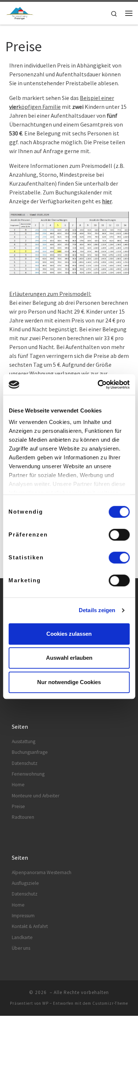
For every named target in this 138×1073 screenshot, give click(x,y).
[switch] (119, 535)
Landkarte (22, 937)
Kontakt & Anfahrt (30, 926)
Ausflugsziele (25, 883)
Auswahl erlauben (69, 658)
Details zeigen (97, 610)
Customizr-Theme (110, 1003)
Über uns (21, 948)
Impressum (23, 915)
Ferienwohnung (28, 774)
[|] (20, 12)
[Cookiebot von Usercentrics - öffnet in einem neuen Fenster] (98, 384)
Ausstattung (23, 741)
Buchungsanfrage (30, 752)
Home (18, 785)
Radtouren (23, 817)
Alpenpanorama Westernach (41, 872)
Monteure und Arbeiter (35, 796)
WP (45, 1003)
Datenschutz (25, 763)
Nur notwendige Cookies (69, 682)
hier (107, 201)
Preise (18, 806)
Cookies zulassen (69, 634)
